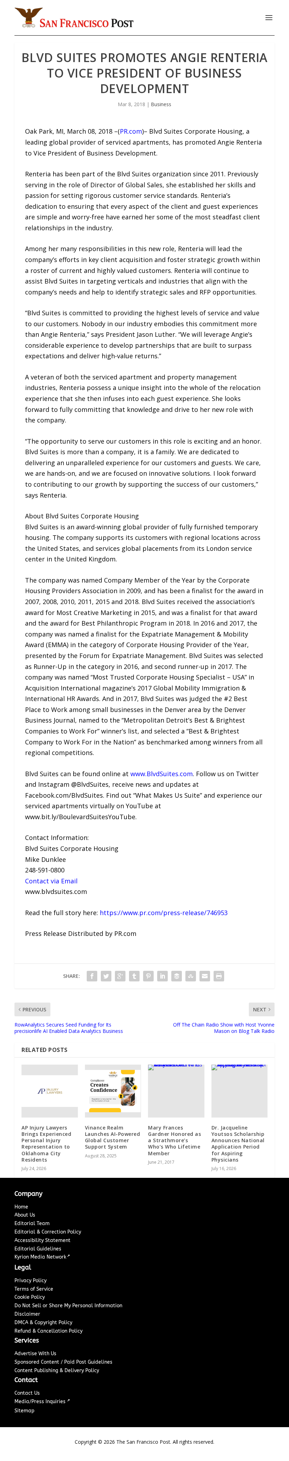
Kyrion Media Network (40, 1257)
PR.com (131, 131)
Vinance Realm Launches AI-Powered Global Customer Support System (112, 1137)
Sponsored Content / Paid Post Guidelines (63, 1362)
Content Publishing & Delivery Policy (56, 1371)
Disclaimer (27, 1314)
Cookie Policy (29, 1297)
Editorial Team (32, 1223)
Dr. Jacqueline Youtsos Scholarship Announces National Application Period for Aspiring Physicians (238, 1143)
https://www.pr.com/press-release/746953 (164, 912)
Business (161, 104)
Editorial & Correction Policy (47, 1232)
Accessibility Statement (42, 1240)
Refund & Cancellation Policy (48, 1331)
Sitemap (24, 1411)
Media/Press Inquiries (40, 1402)
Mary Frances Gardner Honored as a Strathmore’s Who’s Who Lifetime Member (174, 1140)
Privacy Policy (30, 1281)
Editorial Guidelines (37, 1249)
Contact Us (27, 1393)
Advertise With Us (35, 1354)
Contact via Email (51, 881)
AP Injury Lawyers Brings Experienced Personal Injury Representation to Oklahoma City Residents (46, 1143)
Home (21, 1207)
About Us (24, 1215)
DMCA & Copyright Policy (43, 1323)
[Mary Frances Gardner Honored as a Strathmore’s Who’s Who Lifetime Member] (176, 1091)
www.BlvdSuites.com (161, 773)
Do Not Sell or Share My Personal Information (68, 1306)
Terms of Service (33, 1289)
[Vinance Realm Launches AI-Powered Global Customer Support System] (113, 1091)
